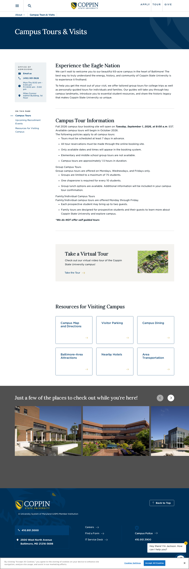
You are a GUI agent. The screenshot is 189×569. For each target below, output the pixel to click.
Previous (160, 398)
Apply (145, 4)
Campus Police (144, 533)
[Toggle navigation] (19, 5)
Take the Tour (72, 272)
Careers (89, 527)
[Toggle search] (27, 5)
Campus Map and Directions (71, 324)
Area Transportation (153, 356)
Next (171, 398)
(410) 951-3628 (31, 78)
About (18, 15)
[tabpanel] (48, 431)
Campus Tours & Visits (42, 15)
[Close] (185, 563)
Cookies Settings (132, 563)
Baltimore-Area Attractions (72, 356)
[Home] (84, 6)
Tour (156, 4)
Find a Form (92, 533)
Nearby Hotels (111, 354)
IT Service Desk (94, 539)
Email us (27, 73)
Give (168, 4)
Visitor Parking (112, 323)
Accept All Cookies (154, 563)
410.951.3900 (143, 539)
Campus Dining (153, 323)
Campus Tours (23, 115)
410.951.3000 (30, 530)
